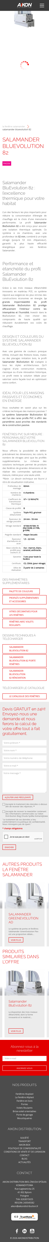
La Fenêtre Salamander (13, 126)
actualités (24, 1162)
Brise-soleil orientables (24, 1111)
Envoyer (9, 847)
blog (24, 1158)
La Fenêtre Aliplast (24, 1097)
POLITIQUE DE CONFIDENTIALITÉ (24, 1148)
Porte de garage (24, 1114)
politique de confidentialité (32, 822)
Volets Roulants (24, 1107)
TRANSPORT (24, 1141)
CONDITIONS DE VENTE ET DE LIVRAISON (24, 1151)
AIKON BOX (24, 1144)
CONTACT (24, 1155)
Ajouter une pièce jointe (18, 797)
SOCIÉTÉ (24, 1137)
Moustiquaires (24, 1118)
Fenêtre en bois (25, 1100)
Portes (24, 1104)
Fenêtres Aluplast (24, 1093)
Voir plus (16, 940)
